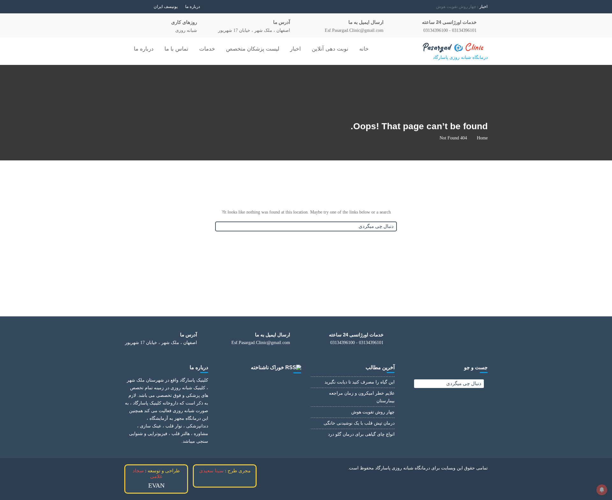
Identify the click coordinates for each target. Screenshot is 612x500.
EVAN (156, 485)
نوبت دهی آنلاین (330, 49)
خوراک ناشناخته (267, 367)
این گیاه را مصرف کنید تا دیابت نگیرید (359, 382)
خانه (364, 49)
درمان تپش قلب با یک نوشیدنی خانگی (443, 6)
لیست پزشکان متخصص (252, 49)
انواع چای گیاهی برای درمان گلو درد (361, 434)
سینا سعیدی (211, 470)
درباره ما (192, 6)
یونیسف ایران (166, 6)
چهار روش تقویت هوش (373, 412)
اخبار (295, 49)
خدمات (207, 49)
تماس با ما (176, 49)
